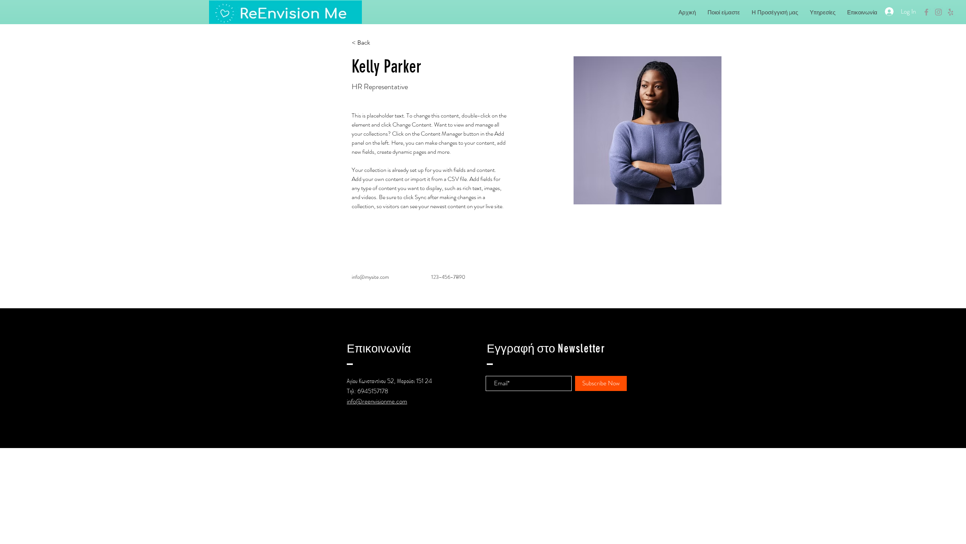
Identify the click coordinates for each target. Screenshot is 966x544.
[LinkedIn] (374, 433)
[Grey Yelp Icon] (950, 12)
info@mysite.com (370, 277)
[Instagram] (386, 433)
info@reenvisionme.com (377, 401)
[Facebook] (351, 433)
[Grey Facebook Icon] (926, 12)
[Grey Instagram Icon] (938, 12)
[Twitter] (363, 433)
